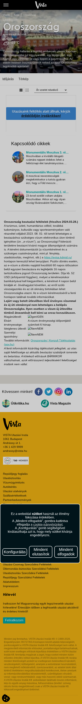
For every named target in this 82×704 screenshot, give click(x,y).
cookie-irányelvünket (47, 524)
